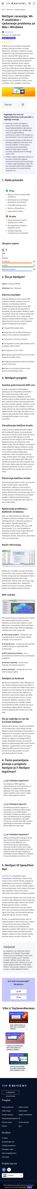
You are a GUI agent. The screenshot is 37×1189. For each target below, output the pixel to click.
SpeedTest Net (7, 876)
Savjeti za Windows (9, 38)
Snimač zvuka (7, 1122)
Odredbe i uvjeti (7, 1149)
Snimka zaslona (7, 1115)
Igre (20, 1126)
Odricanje (5, 1157)
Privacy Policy (22, 1187)
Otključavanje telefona (10, 1118)
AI (19, 1118)
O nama (5, 1138)
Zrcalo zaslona (24, 1122)
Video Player (6, 1111)
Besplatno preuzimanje (10, 1092)
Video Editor (23, 1111)
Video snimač (23, 1107)
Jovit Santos (9, 32)
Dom (3, 9)
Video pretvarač (7, 1107)
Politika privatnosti (8, 1146)
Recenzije (10, 9)
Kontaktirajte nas (8, 1142)
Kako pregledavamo (9, 1153)
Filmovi (4, 1126)
